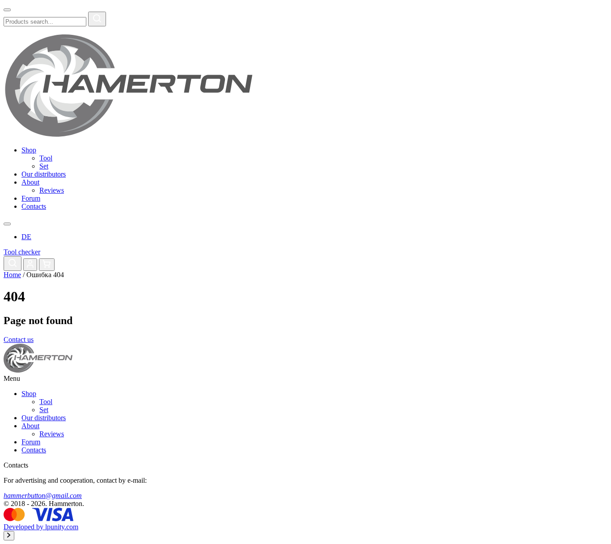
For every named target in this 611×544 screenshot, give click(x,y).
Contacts (33, 206)
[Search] (97, 19)
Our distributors (43, 174)
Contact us (19, 339)
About (30, 182)
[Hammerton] (128, 135)
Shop (28, 150)
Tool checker (22, 252)
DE (26, 236)
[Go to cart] (47, 264)
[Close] (7, 9)
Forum (30, 198)
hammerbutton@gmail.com (43, 495)
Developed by (41, 527)
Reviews (51, 190)
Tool (45, 158)
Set (43, 166)
